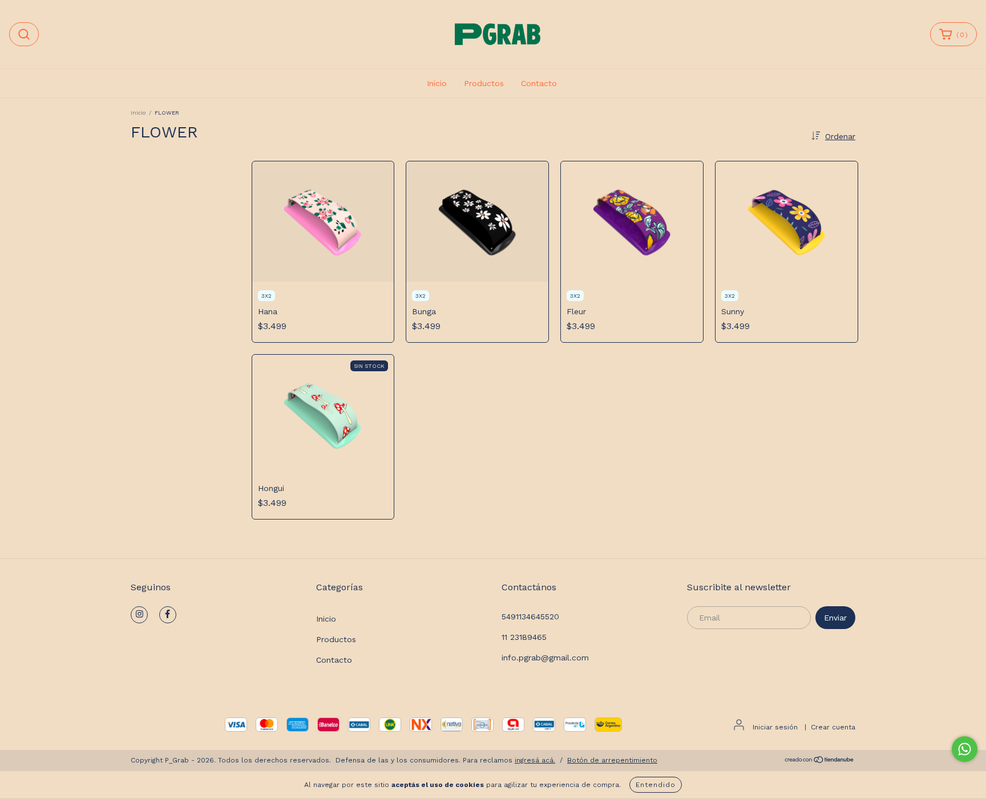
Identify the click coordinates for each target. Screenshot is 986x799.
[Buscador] (24, 34)
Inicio (437, 83)
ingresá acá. (535, 760)
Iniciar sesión (775, 727)
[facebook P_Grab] (167, 614)
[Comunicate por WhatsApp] (964, 749)
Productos (484, 83)
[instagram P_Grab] (139, 614)
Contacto (539, 83)
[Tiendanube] (819, 761)
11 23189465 (524, 637)
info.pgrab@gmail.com (545, 657)
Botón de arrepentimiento (612, 760)
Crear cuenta (833, 727)
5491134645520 (530, 616)
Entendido (656, 785)
